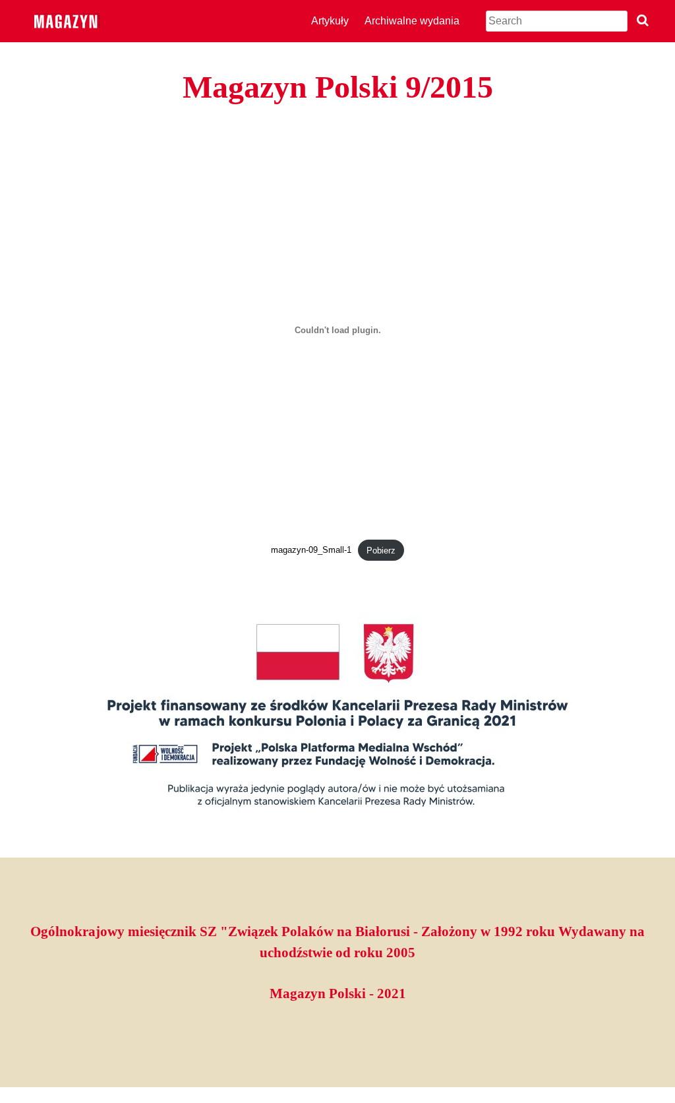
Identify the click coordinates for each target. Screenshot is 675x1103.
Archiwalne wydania (412, 20)
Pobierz (381, 550)
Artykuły (330, 20)
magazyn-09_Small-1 (311, 550)
